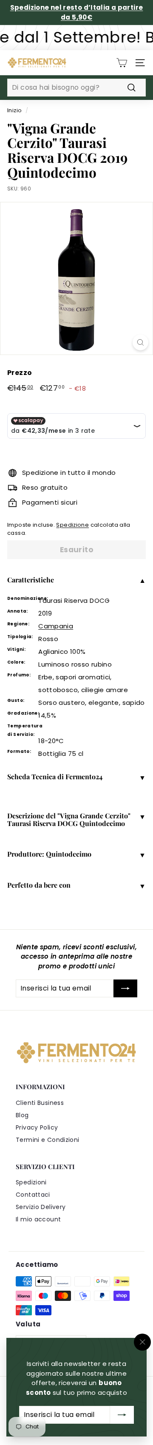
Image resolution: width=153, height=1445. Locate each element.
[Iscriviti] (122, 1415)
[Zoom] (140, 342)
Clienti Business (40, 1103)
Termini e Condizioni (47, 1140)
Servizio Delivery (40, 1207)
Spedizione (72, 524)
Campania (55, 626)
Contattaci (33, 1194)
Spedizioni (31, 1182)
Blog (22, 1115)
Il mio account (38, 1219)
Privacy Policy (37, 1127)
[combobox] (76, 88)
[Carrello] (122, 62)
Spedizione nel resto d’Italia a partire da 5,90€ (76, 12)
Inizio (14, 110)
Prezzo (19, 373)
